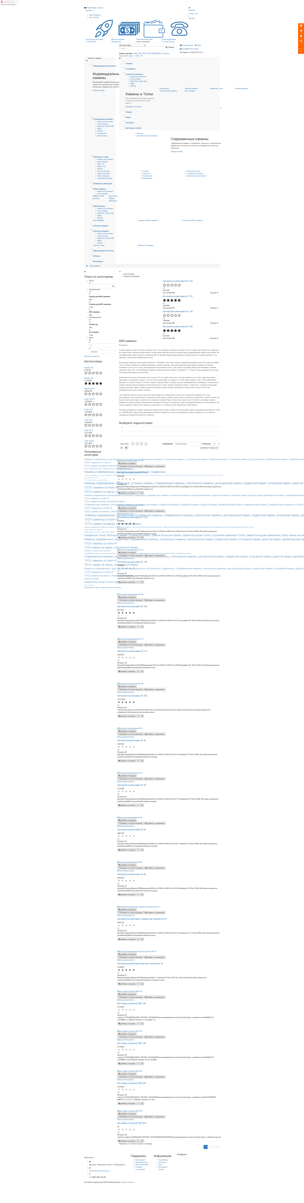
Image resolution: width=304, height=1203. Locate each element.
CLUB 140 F (88, 420)
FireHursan (93, 324)
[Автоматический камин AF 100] (169, 460)
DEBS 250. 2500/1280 (142, 53)
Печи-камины (190, 91)
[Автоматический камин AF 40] (169, 728)
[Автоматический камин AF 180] (169, 594)
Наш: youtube (94, 17)
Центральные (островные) (147, 136)
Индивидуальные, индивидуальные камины (102, 587)
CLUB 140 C (88, 410)
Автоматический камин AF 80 (131, 874)
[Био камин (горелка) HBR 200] (169, 1071)
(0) (164, 288)
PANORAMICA (156, 53)
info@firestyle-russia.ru (95, 8)
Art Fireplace (94, 332)
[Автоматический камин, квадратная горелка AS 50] (169, 907)
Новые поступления (105, 121)
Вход (183, 49)
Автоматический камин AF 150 (178, 311)
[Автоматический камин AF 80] (169, 862)
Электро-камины (91, 579)
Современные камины (168, 91)
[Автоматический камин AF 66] (169, 817)
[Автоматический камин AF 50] (169, 773)
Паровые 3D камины (146, 245)
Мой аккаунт (140, 1160)
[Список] (121, 448)
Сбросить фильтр (93, 356)
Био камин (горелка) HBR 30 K (131, 1123)
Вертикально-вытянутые (196, 176)
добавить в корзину (127, 493)
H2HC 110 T (101, 166)
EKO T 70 (100, 164)
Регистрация (193, 49)
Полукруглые (147, 176)
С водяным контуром (195, 173)
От (87, 42)
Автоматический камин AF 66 (131, 829)
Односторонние (103, 171)
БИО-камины (95, 266)
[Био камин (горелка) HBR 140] (169, 1031)
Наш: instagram (95, 15)
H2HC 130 (139, 56)
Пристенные (102, 136)
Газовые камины (241, 88)
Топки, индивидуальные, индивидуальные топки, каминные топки (107, 468)
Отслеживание (187, 45)
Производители (141, 1162)
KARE (99, 129)
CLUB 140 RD (89, 441)
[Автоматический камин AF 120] (169, 505)
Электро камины (191, 88)
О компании (163, 1160)
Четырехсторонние (104, 178)
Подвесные (101, 133)
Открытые (146, 173)
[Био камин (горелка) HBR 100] (169, 991)
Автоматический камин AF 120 (178, 296)
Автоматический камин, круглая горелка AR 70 (140, 963)
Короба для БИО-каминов (192, 220)
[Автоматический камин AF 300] (169, 683)
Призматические (193, 171)
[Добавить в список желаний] (138, 493)
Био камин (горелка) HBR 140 (131, 1043)
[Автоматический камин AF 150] (169, 550)
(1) (164, 333)
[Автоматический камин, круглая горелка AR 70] (169, 951)
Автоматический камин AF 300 (132, 695)
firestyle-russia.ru (127, 1182)
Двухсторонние (103, 173)
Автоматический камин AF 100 (178, 281)
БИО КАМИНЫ (98, 220)
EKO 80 (100, 131)
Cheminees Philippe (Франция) (113, 198)
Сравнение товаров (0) (209, 448)
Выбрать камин (99, 90)
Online (138, 42)
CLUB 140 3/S (89, 399)
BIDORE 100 (88, 368)
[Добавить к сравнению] (142, 493)
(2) (164, 303)
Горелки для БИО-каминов (148, 220)
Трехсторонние (103, 176)
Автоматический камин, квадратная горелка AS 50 (142, 919)
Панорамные (147, 178)
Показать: (207, 444)
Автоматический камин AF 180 (178, 326)
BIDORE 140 (88, 378)
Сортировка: (167, 444)
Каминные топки (216, 88)
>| (217, 1147)
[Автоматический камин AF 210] (169, 639)
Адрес (198, 45)
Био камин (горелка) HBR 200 (131, 1083)
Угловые (140, 133)
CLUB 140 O (88, 430)
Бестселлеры (102, 124)
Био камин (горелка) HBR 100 (131, 1003)
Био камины (164, 88)
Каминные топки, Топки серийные (105, 581)
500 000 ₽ (92, 42)
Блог (160, 1165)
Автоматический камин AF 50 (131, 785)
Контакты (162, 1162)
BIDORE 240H (89, 389)
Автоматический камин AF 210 (132, 651)
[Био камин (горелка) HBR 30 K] (169, 1111)
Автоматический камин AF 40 (131, 740)
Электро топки (98, 245)
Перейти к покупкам (133, 107)
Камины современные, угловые (97, 551)
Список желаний (141, 1165)
